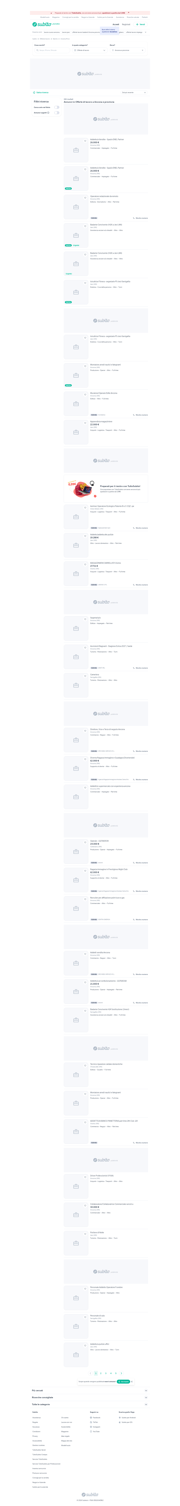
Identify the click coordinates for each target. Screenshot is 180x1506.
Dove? (112, 45)
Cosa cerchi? (39, 45)
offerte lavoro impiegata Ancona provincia (141, 32)
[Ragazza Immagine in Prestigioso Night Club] (106, 881)
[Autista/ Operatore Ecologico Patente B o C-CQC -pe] (106, 518)
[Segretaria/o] (106, 629)
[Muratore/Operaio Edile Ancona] (106, 405)
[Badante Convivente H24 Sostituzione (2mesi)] (106, 1021)
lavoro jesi (66, 32)
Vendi (142, 24)
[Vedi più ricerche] (146, 32)
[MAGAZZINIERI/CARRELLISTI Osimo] (106, 574)
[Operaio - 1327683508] (106, 852)
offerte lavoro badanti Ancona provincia (86, 32)
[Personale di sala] (106, 1327)
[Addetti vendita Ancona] (106, 964)
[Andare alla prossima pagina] (121, 1373)
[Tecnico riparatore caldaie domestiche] (106, 1076)
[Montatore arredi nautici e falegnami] (106, 376)
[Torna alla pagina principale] (46, 24)
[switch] (56, 107)
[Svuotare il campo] (143, 50)
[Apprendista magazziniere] (106, 433)
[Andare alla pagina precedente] (90, 1373)
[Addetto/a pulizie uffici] (106, 1355)
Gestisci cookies (38, 1445)
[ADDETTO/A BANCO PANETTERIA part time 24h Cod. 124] (106, 1132)
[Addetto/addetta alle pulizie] (106, 546)
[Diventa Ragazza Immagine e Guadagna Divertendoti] (106, 769)
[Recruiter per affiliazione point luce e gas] (106, 909)
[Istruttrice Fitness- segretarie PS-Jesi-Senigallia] (106, 293)
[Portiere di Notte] (106, 1244)
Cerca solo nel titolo (42, 107)
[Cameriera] (106, 686)
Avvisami (125, 1382)
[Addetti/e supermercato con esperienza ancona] (106, 798)
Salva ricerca (42, 92)
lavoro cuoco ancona (52, 32)
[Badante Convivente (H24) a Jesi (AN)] (106, 236)
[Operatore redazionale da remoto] (106, 208)
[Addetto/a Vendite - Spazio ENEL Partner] (106, 151)
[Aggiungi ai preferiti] (85, 141)
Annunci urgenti (40, 113)
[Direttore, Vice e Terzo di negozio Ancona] (106, 741)
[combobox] (53, 50)
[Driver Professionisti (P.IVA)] (106, 1187)
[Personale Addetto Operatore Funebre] (106, 1299)
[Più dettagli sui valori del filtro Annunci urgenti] (48, 113)
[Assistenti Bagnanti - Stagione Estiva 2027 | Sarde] (106, 658)
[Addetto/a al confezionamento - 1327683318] (106, 992)
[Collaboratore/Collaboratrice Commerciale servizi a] (106, 1216)
